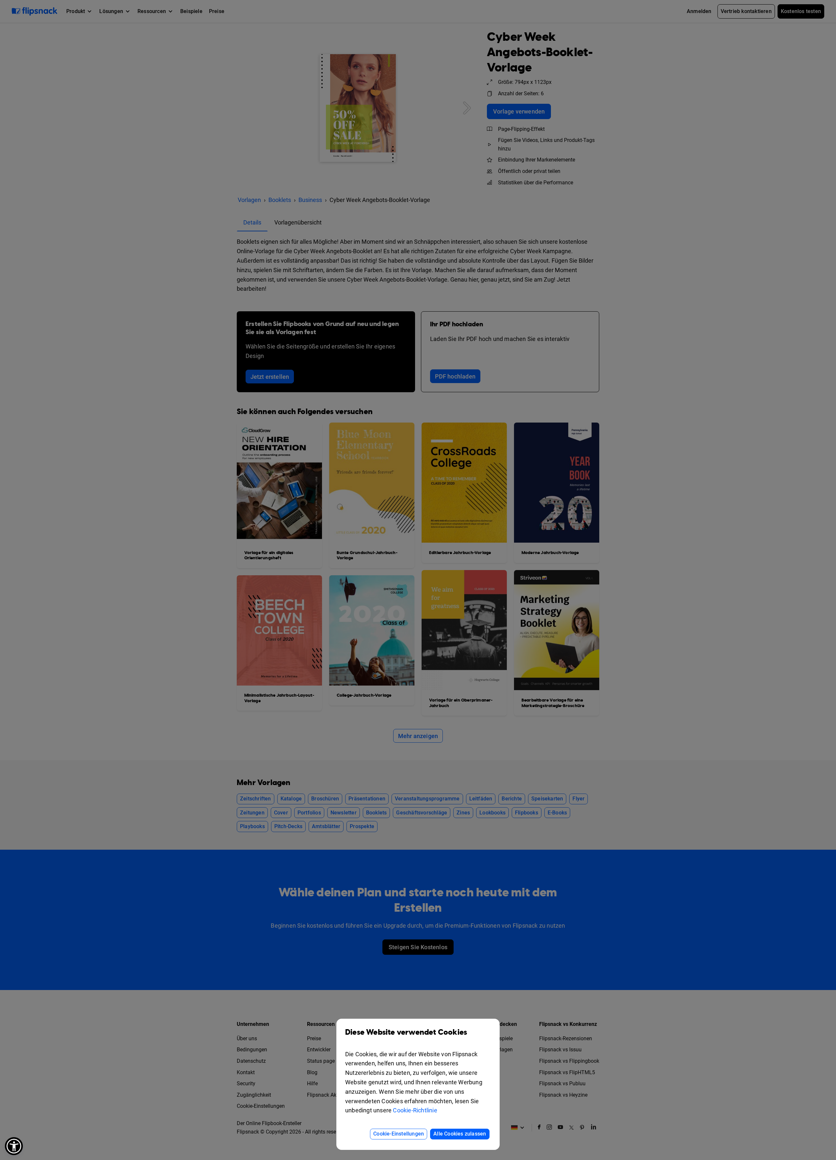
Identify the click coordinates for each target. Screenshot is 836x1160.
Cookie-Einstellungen (398, 1134)
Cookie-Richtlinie (415, 1110)
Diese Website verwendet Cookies (406, 1032)
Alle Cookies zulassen (459, 1134)
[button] (14, 1146)
